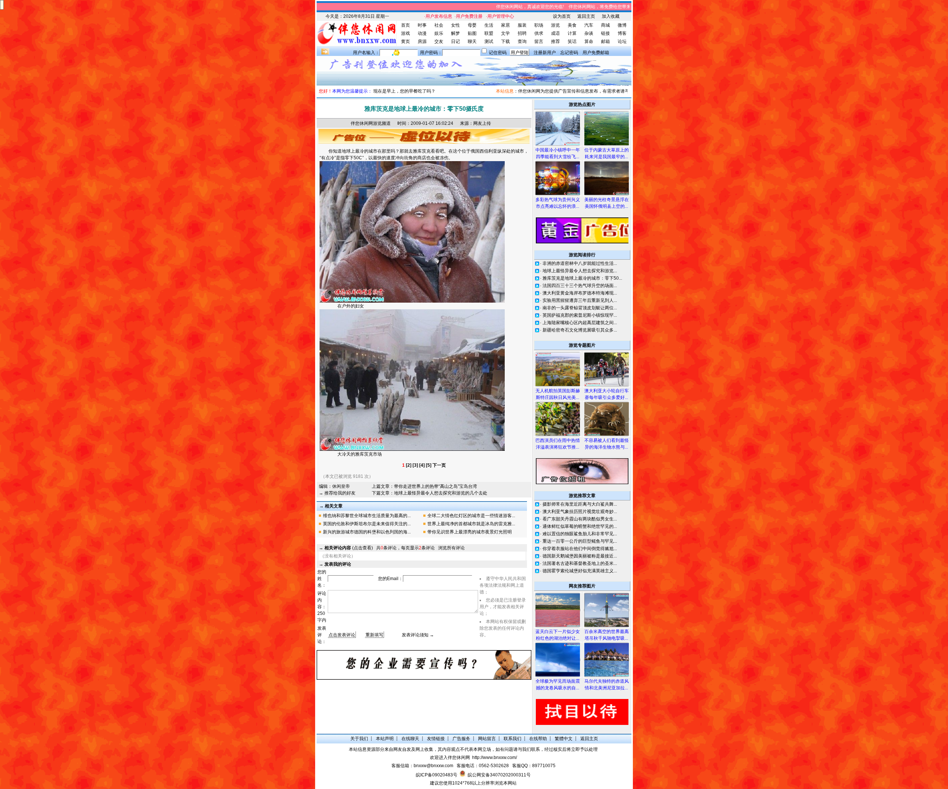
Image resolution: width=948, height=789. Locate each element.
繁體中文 (564, 738)
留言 (538, 41)
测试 (488, 41)
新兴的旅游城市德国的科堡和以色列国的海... (367, 532)
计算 (572, 33)
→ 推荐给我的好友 (337, 493)
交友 (438, 41)
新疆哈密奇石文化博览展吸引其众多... (580, 330)
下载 (505, 41)
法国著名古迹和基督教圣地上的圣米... (580, 563)
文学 (505, 33)
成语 (555, 33)
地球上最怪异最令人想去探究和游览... (580, 270)
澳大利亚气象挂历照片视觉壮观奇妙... (580, 511)
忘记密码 (569, 52)
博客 (622, 33)
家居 (505, 25)
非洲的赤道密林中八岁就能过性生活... (580, 263)
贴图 (472, 33)
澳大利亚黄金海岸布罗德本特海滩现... (580, 293)
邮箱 (605, 41)
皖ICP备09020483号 (436, 775)
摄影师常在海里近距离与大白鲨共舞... (580, 504)
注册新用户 (545, 52)
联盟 (488, 33)
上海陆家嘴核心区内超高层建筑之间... (580, 322)
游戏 (405, 33)
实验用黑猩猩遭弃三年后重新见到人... (580, 300)
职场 (538, 25)
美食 (572, 25)
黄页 (405, 41)
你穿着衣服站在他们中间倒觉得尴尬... (580, 548)
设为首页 (562, 16)
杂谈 (588, 33)
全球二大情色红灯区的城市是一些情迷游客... (471, 515)
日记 (455, 41)
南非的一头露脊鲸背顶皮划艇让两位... (580, 307)
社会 (438, 25)
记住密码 (498, 52)
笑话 (572, 41)
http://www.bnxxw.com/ (494, 757)
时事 (422, 25)
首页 (405, 25)
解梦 (455, 33)
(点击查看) (348, 547)
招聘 (522, 33)
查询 (522, 41)
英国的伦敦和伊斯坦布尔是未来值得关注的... (367, 523)
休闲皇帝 (341, 486)
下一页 (439, 465)
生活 (488, 25)
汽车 (588, 25)
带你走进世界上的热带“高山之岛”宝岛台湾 (435, 486)
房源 (422, 41)
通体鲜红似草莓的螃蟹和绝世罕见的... (580, 526)
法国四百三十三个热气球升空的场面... (580, 285)
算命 (588, 41)
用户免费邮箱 (596, 52)
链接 (605, 33)
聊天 (472, 41)
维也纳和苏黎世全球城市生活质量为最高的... (367, 515)
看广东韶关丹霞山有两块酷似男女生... (580, 519)
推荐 (555, 41)
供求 (538, 33)
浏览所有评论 (451, 547)
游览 (555, 25)
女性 (455, 25)
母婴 (472, 25)
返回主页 (586, 16)
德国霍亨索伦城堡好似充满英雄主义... (580, 570)
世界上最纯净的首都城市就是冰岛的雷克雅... (471, 523)
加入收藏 (611, 16)
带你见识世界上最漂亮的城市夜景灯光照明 (469, 532)
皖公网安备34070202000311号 (499, 775)
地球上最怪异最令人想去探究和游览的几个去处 (440, 493)
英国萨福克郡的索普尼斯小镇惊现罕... (580, 315)
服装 (522, 25)
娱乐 (438, 33)
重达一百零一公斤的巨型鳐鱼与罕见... (580, 541)
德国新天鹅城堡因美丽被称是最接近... (580, 556)
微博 (622, 25)
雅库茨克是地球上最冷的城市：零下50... (582, 278)
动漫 (422, 33)
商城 (605, 25)
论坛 (622, 41)
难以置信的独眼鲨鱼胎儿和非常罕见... (580, 533)
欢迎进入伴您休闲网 (450, 757)
